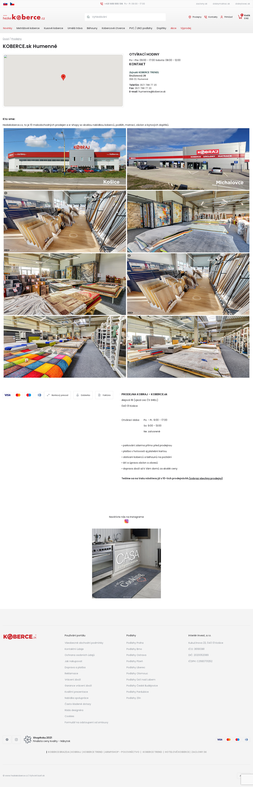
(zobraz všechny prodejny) (206, 478)
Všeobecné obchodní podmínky (84, 643)
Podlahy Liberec (135, 667)
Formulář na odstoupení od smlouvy (86, 722)
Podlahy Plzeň (134, 661)
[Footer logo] (20, 636)
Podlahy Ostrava (136, 655)
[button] (63, 77)
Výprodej (186, 28)
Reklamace (71, 673)
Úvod (6, 39)
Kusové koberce (53, 28)
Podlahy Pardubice (137, 692)
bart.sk (41, 775)
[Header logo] (24, 17)
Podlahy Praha (135, 643)
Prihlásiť (228, 16)
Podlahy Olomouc (137, 673)
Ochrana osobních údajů (80, 655)
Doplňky (161, 28)
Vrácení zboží (73, 679)
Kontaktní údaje (74, 649)
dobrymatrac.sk (221, 3)
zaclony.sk (201, 3)
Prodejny (197, 17)
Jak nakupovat (73, 661)
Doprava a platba (75, 667)
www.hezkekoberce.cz (16, 775)
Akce (173, 28)
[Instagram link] (16, 739)
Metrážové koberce (28, 28)
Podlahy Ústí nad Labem (140, 679)
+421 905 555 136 (113, 3)
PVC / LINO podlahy (140, 28)
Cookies (69, 716)
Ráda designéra (74, 710)
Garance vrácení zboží (78, 685)
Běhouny (92, 28)
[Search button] (88, 17)
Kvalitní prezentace (76, 692)
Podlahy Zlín (133, 698)
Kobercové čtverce (113, 28)
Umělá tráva (75, 28)
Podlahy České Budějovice (142, 685)
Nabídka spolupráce (76, 698)
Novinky (7, 28)
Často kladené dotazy (78, 704)
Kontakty (213, 17)
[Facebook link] (7, 739)
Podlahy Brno (134, 649)
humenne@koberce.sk (152, 91)
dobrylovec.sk (242, 3)
